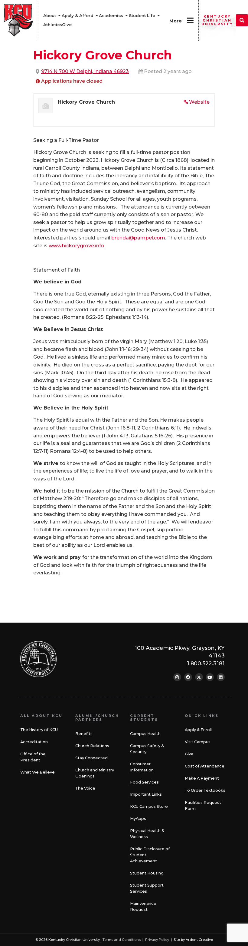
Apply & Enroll (198, 729)
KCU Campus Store (149, 806)
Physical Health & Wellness (147, 833)
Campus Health (145, 733)
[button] (242, 20)
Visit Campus (197, 742)
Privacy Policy (157, 940)
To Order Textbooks (205, 790)
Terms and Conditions (122, 940)
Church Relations (92, 746)
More (175, 21)
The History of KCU (39, 729)
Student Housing (147, 873)
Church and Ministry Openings (94, 773)
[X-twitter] (199, 677)
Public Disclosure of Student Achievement (150, 855)
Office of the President (33, 757)
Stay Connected (91, 758)
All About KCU (41, 716)
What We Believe (37, 772)
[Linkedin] (221, 677)
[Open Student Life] (159, 16)
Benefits (84, 733)
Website (199, 102)
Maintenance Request (143, 906)
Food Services (144, 782)
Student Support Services (147, 888)
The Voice (85, 788)
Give (189, 754)
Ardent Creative (199, 940)
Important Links (146, 794)
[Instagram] (177, 677)
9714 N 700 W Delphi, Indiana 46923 (85, 71)
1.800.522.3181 (206, 663)
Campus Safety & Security (147, 749)
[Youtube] (210, 677)
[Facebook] (188, 677)
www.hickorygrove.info (76, 246)
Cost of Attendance (204, 766)
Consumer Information (142, 767)
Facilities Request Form (203, 805)
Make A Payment (202, 778)
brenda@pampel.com (138, 238)
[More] (190, 20)
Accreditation (34, 742)
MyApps (138, 818)
